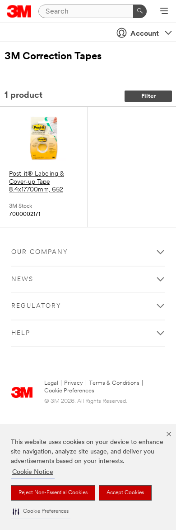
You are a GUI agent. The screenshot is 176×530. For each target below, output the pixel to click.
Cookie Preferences (69, 391)
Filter (148, 96)
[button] (40, 511)
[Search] (140, 11)
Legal (51, 383)
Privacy (73, 383)
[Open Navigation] (164, 11)
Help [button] (20, 333)
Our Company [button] (39, 252)
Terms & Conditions (114, 383)
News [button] (22, 279)
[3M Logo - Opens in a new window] (19, 11)
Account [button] (145, 34)
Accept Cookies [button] (125, 493)
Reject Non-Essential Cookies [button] (53, 493)
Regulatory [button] (36, 306)
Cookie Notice (32, 472)
